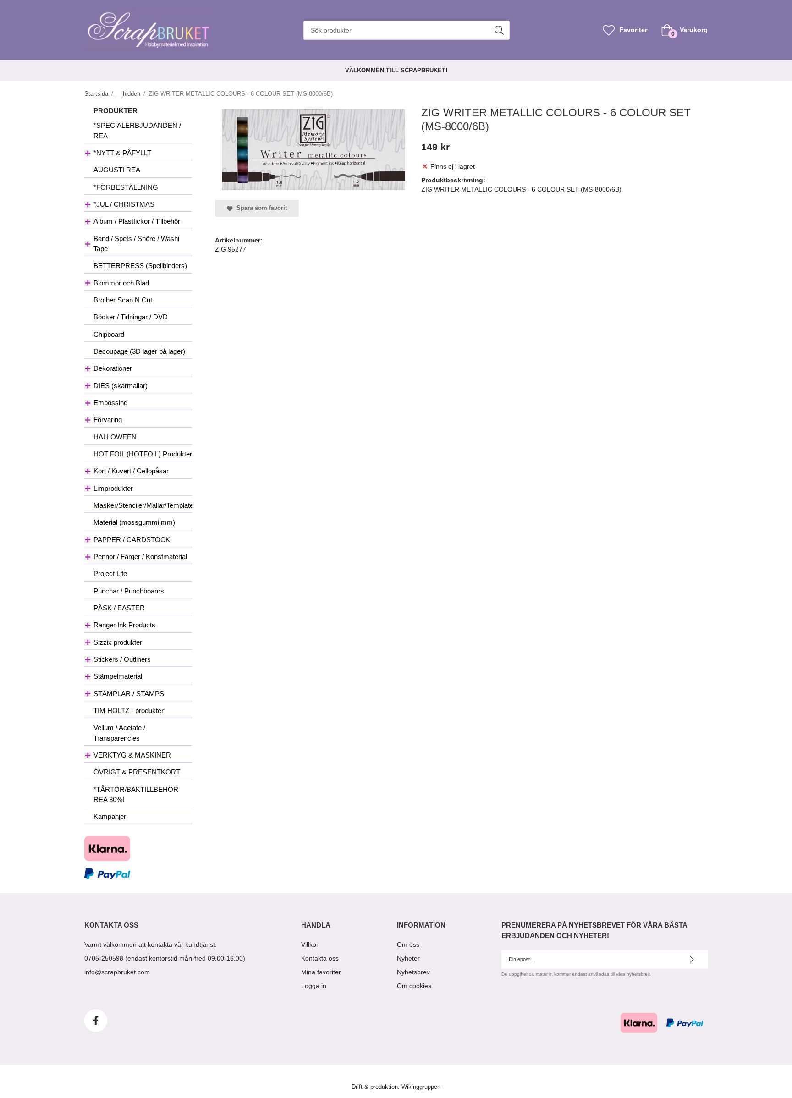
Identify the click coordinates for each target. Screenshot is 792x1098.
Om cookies (414, 985)
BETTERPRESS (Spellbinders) (140, 265)
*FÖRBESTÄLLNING (126, 187)
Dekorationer (113, 368)
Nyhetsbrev (413, 972)
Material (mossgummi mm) (134, 522)
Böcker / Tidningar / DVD (131, 317)
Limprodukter (113, 488)
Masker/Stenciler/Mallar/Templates (143, 505)
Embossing (110, 402)
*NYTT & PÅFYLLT (122, 153)
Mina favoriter (321, 972)
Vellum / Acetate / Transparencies (119, 732)
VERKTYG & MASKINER (132, 755)
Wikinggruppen (421, 1087)
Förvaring (108, 419)
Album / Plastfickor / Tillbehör (137, 221)
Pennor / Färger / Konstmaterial (140, 556)
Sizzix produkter (118, 642)
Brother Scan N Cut (123, 300)
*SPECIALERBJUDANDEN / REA (137, 130)
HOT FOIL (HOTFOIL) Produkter (143, 454)
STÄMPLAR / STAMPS (129, 693)
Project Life (110, 573)
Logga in (313, 985)
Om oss (408, 944)
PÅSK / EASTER (119, 608)
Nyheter (408, 958)
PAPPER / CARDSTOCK (132, 540)
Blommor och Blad (121, 283)
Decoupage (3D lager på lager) (139, 351)
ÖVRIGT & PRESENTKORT (137, 772)
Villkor (310, 944)
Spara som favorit (260, 208)
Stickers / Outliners (122, 659)
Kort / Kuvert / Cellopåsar (131, 471)
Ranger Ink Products (124, 625)
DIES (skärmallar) (121, 386)
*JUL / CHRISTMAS (124, 204)
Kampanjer (110, 816)
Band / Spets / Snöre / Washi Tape (136, 244)
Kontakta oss (320, 958)
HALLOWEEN (115, 437)
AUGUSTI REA (117, 170)
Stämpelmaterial (118, 676)
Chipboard (109, 334)
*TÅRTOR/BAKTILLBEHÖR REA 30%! (136, 794)
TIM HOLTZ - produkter (129, 710)
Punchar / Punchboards (129, 591)
